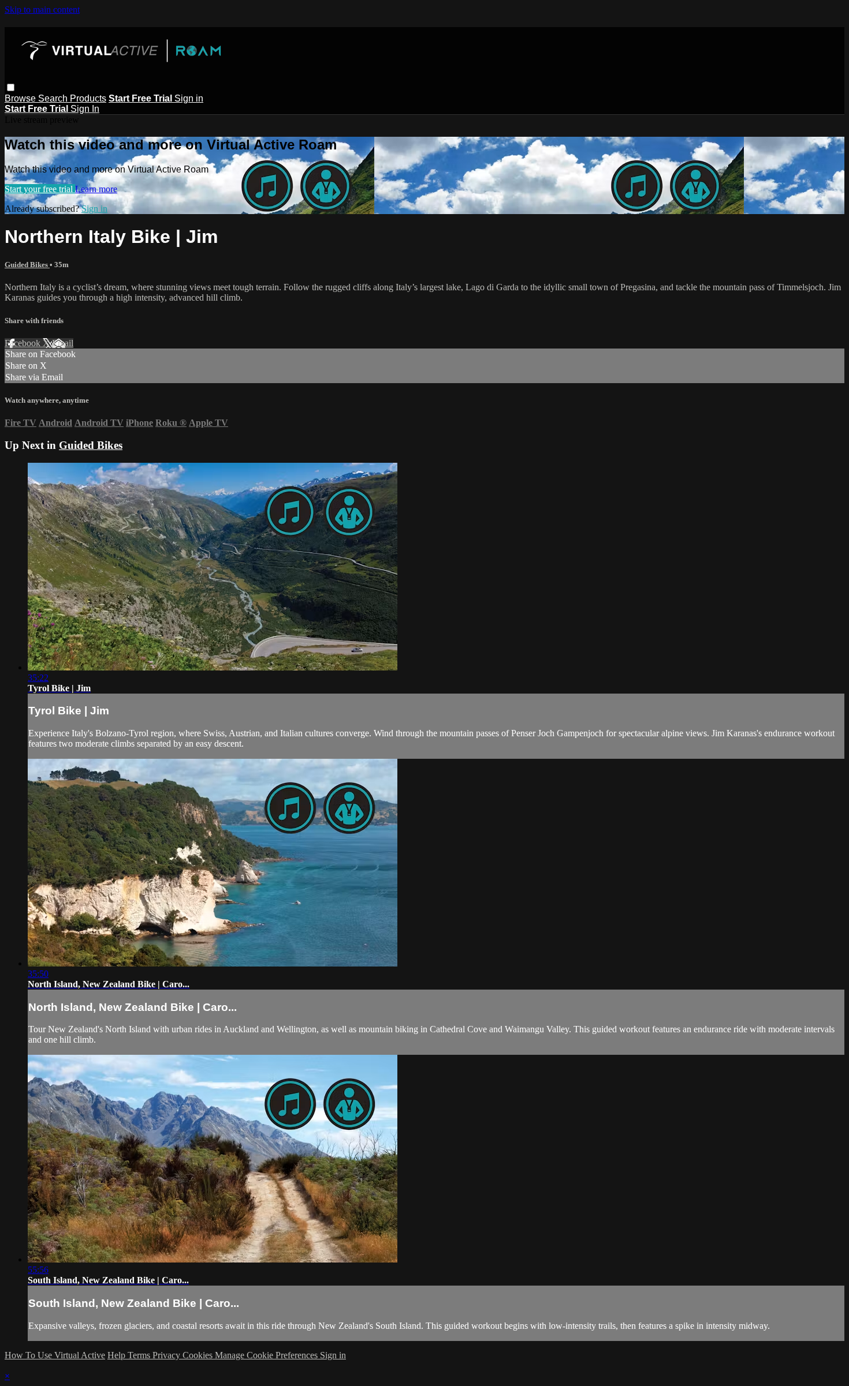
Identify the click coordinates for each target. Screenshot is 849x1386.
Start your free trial (40, 189)
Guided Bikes (27, 264)
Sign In (84, 109)
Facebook (24, 343)
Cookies (199, 1355)
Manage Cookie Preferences (267, 1355)
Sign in (188, 98)
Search (54, 98)
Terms (140, 1355)
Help (117, 1355)
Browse (21, 98)
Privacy (167, 1355)
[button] (10, 87)
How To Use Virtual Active (55, 1355)
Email (62, 343)
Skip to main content (42, 9)
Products (88, 98)
